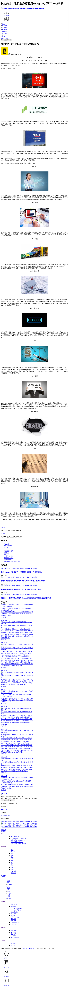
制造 (12, 858)
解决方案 (4, 26)
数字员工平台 (15, 836)
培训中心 (13, 915)
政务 (8, 881)
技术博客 (13, 913)
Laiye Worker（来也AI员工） (19, 838)
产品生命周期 (15, 922)
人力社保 (13, 873)
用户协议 (3, 831)
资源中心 (4, 29)
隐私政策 (3, 830)
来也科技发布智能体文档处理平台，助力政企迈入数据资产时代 (23, 581)
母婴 (8, 897)
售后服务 (13, 919)
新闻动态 (4, 31)
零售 (12, 860)
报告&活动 (14, 905)
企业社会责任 (15, 937)
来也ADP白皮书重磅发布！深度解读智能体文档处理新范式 (21, 572)
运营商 (13, 851)
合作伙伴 (13, 906)
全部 (8, 879)
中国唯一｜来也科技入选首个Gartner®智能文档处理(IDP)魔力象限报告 (26, 598)
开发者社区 (14, 912)
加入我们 (13, 945)
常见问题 (13, 924)
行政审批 (13, 871)
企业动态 (13, 934)
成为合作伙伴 (18, 910)
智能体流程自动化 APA (18, 840)
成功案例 (4, 27)
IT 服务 (9, 884)
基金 (12, 857)
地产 (12, 866)
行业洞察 (13, 935)
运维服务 (13, 920)
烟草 (12, 869)
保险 (12, 855)
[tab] (34, 24)
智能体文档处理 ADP (17, 842)
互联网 (9, 893)
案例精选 (13, 932)
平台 (3, 24)
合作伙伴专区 (18, 908)
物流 (12, 862)
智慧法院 (13, 867)
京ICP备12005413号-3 (30, 948)
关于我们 (4, 33)
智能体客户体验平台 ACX (18, 843)
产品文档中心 (15, 917)
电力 (12, 850)
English (3, 36)
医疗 (12, 864)
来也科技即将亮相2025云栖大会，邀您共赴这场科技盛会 (21, 589)
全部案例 (13, 930)
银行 (12, 853)
